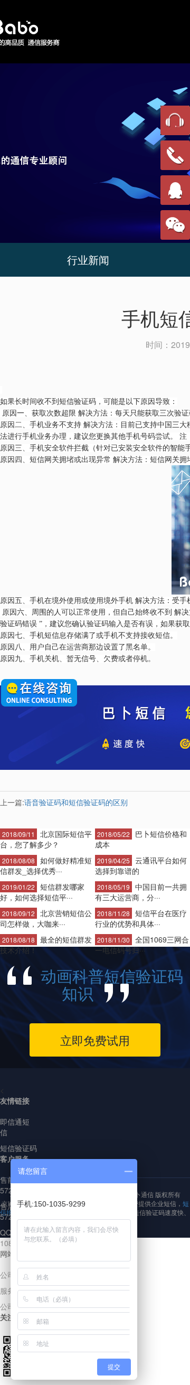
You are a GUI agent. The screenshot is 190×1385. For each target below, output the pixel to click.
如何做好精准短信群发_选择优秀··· (46, 865)
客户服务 (15, 1158)
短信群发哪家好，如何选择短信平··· (42, 891)
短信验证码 (18, 1148)
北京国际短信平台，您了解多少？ (46, 839)
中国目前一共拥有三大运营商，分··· (141, 891)
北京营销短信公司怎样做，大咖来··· (46, 918)
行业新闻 (88, 259)
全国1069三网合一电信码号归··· (142, 944)
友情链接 (15, 1100)
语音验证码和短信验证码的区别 (76, 802)
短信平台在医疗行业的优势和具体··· (141, 918)
